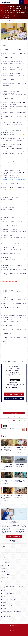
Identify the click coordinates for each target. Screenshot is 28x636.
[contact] (18, 541)
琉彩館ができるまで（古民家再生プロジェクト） (14, 612)
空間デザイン (6, 560)
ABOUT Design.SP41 (14, 536)
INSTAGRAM (6, 574)
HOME (4, 551)
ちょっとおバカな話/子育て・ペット (14, 15)
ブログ (6, 602)
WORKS (4, 557)
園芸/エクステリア (8, 605)
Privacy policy (12, 628)
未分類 (5, 608)
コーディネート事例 (9, 593)
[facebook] (10, 541)
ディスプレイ (6, 562)
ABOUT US (5, 554)
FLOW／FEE (5, 565)
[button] (3, 420)
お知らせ (6, 590)
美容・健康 (7, 616)
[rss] (15, 625)
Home (6, 628)
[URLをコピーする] (24, 420)
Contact (21, 628)
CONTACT (5, 577)
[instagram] (13, 541)
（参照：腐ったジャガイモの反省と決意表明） (13, 179)
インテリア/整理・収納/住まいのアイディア (13, 587)
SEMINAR (5, 568)
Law (18, 628)
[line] (15, 541)
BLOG (4, 571)
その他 (4, 15)
